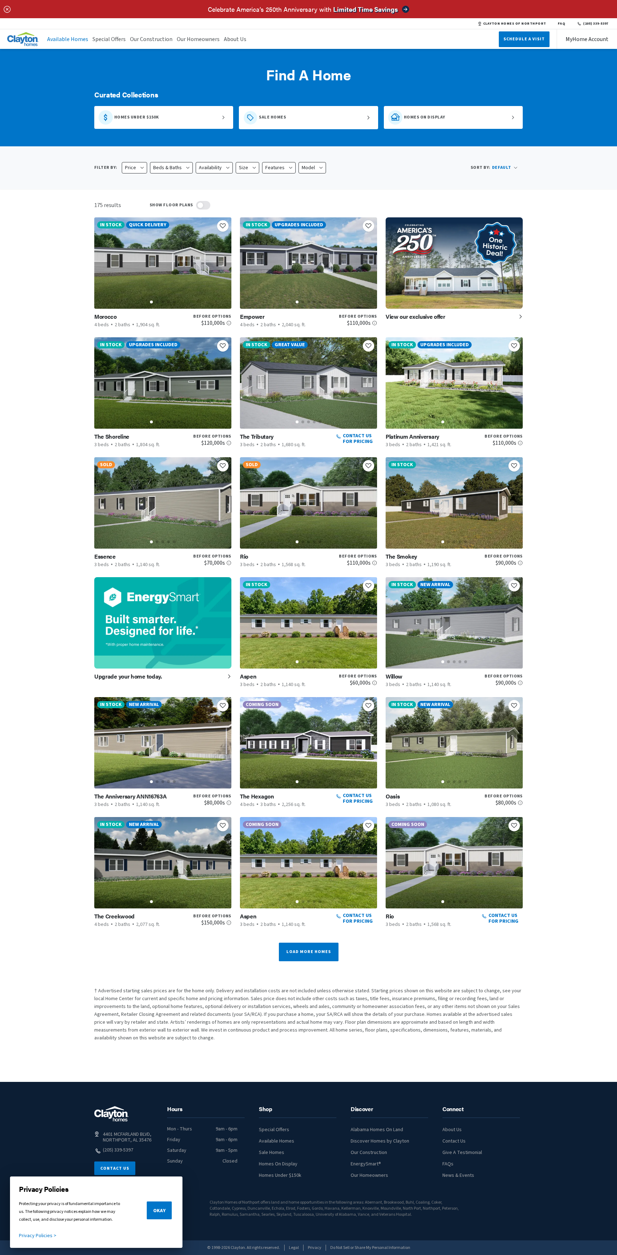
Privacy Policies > (37, 1235)
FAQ (562, 23)
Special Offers (109, 39)
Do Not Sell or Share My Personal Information (370, 1248)
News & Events (458, 1175)
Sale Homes (271, 1152)
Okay (159, 1210)
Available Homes (67, 39)
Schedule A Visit (524, 39)
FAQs (447, 1164)
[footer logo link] (111, 1114)
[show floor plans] (203, 205)
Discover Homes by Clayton (380, 1141)
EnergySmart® (366, 1164)
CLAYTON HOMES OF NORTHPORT (514, 23)
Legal (294, 1248)
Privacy (314, 1248)
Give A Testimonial (462, 1152)
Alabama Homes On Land (377, 1129)
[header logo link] (23, 39)
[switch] (203, 205)
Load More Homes (308, 952)
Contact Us (114, 1168)
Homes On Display (278, 1164)
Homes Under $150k (280, 1175)
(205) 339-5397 (595, 23)
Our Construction (151, 39)
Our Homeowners (198, 39)
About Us (235, 39)
